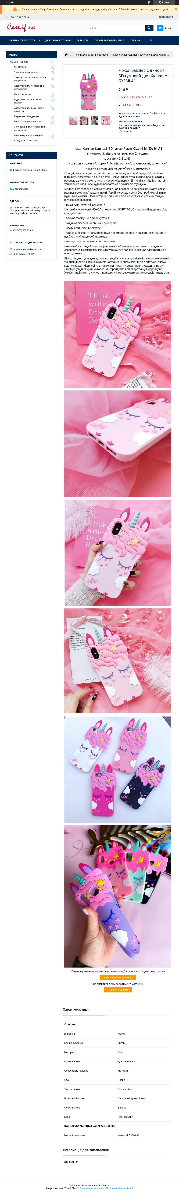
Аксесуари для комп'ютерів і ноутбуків (29, 109)
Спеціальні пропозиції (26, 140)
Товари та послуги (22, 40)
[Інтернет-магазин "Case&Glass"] (21, 31)
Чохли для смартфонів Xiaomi (92, 54)
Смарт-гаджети (22, 94)
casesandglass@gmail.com (27, 249)
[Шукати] (149, 28)
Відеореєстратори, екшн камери (27, 101)
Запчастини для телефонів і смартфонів (29, 128)
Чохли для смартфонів (26, 72)
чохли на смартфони (128, 265)
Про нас (136, 40)
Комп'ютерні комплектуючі (28, 135)
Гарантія (82, 40)
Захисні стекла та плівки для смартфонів (30, 79)
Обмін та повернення (109, 40)
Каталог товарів (19, 61)
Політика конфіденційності (119, 1188)
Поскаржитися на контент (92, 1188)
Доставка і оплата (58, 40)
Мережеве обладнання (26, 116)
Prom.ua (106, 1185)
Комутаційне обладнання (28, 121)
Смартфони (20, 67)
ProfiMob (70, 269)
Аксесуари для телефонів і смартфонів (29, 87)
